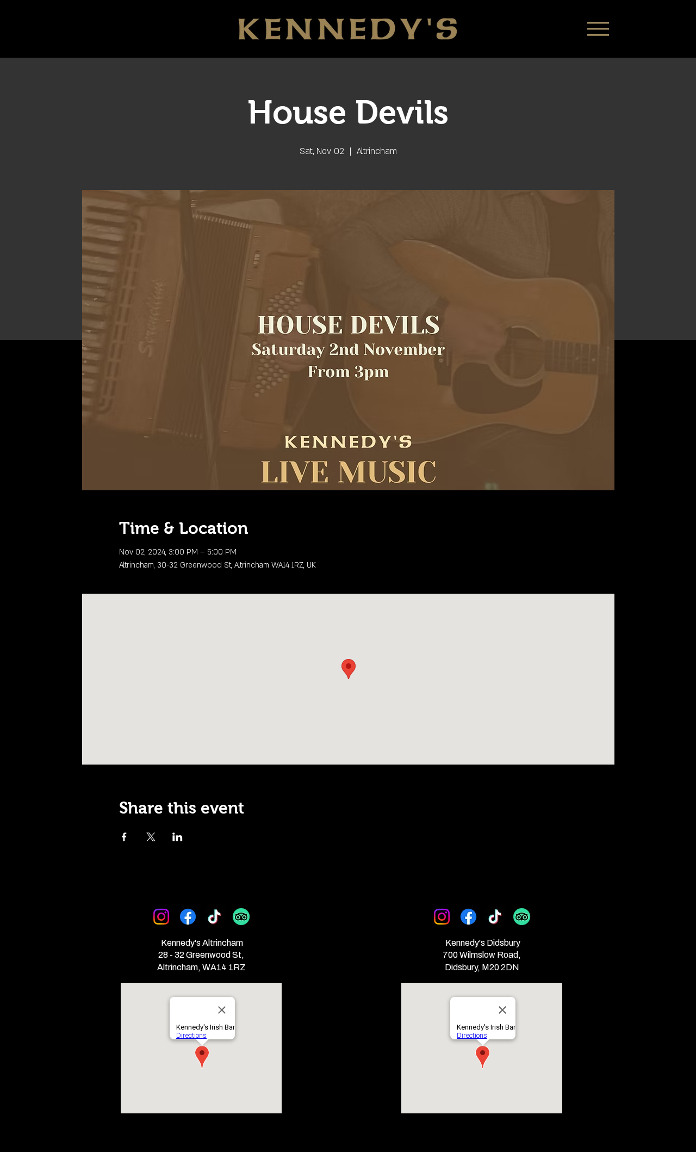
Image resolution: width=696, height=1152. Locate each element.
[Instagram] (161, 916)
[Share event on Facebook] (124, 837)
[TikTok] (214, 916)
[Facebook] (187, 916)
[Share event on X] (151, 837)
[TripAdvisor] (241, 916)
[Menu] (597, 28)
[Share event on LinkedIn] (177, 837)
